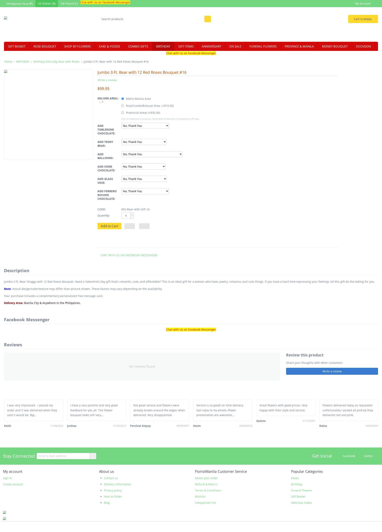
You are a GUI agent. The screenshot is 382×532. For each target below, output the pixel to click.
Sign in (7, 478)
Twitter (368, 456)
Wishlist (200, 496)
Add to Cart (109, 226)
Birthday (296, 484)
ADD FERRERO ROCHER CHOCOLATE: (107, 195)
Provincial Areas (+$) (142, 113)
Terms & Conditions (208, 490)
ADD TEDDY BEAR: (105, 144)
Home (8, 61)
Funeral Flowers (301, 490)
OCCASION (363, 46)
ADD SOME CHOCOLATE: (106, 168)
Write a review (107, 80)
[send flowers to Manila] (37, 25)
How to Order (113, 496)
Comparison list (205, 503)
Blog (107, 503)
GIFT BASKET (16, 46)
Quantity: (103, 215)
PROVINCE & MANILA (299, 46)
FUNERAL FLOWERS (263, 46)
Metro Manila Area (138, 99)
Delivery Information (117, 484)
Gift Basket (298, 496)
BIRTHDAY (163, 46)
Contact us (111, 478)
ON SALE (235, 46)
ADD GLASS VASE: (105, 180)
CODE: (101, 209)
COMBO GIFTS (138, 46)
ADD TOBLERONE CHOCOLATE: (106, 129)
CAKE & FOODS (109, 46)
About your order (206, 478)
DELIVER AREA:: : (108, 100)
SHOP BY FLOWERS (77, 46)
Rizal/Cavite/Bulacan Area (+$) (149, 106)
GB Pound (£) (69, 3)
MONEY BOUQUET (335, 46)
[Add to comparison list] (144, 226)
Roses (295, 478)
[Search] (207, 19)
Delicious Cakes (301, 503)
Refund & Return (206, 484)
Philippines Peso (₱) (20, 4)
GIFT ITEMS (186, 46)
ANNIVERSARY (211, 46)
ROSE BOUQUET (45, 46)
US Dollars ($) (47, 3)
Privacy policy (113, 490)
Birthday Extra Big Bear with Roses (57, 61)
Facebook (348, 456)
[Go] (93, 456)
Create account (13, 484)
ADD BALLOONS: (105, 156)
